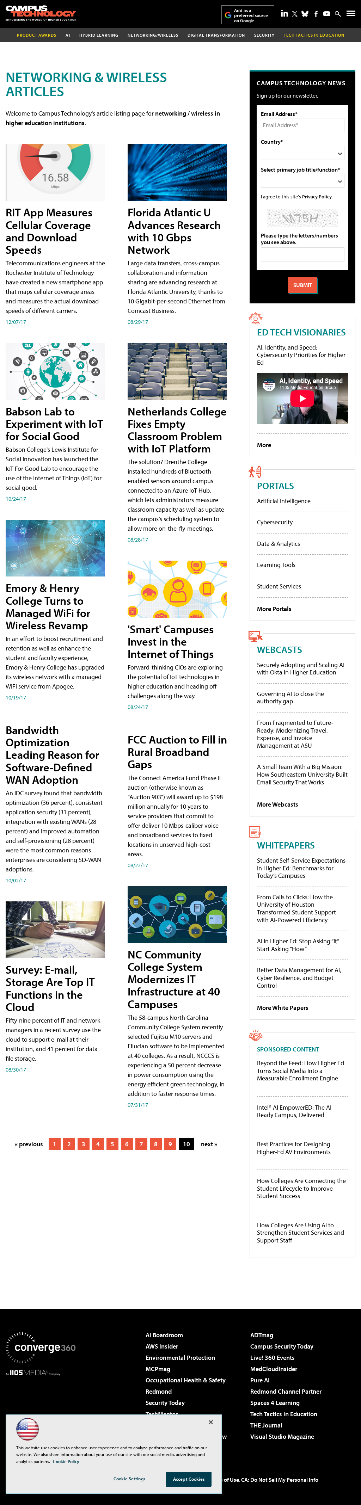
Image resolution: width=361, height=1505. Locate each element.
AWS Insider (162, 1346)
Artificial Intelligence (284, 501)
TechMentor (162, 1414)
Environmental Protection (180, 1357)
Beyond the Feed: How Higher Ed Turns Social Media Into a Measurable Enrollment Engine (300, 1070)
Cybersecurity (275, 522)
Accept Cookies (188, 1479)
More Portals (274, 609)
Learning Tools (276, 565)
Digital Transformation (216, 35)
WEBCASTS (279, 649)
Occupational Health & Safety (186, 1380)
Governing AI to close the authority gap (290, 697)
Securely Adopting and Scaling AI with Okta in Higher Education (300, 669)
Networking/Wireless (153, 35)
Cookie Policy (66, 1461)
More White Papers (282, 1008)
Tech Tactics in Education (283, 1414)
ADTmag (261, 1335)
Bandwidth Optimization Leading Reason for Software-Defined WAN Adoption (52, 755)
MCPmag (158, 1369)
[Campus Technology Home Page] (41, 13)
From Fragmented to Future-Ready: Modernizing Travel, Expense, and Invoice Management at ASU (295, 734)
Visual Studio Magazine (282, 1436)
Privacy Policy (317, 196)
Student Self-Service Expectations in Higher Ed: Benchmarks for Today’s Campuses (301, 868)
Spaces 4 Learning (275, 1403)
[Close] (211, 1422)
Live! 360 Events (272, 1357)
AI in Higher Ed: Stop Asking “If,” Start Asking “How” (297, 945)
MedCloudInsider (273, 1369)
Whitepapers (286, 845)
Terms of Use (223, 1479)
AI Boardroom (164, 1335)
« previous (29, 1144)
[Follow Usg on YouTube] (326, 13)
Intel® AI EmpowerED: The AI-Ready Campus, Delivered (295, 1111)
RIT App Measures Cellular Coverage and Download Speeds (49, 231)
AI (68, 35)
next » (209, 1144)
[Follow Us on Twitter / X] (295, 14)
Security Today (165, 1403)
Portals (275, 485)
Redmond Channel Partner (286, 1391)
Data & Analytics (278, 543)
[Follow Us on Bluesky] (304, 13)
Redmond (159, 1391)
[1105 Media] (40, 1411)
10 (186, 1144)
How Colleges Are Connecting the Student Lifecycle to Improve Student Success (301, 1188)
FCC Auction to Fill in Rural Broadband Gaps (177, 751)
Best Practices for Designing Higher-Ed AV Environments (294, 1147)
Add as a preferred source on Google (251, 15)
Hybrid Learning (98, 35)
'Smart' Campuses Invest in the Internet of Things (171, 641)
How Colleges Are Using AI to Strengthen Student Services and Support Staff (300, 1232)
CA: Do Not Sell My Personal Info (279, 1479)
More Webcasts (277, 804)
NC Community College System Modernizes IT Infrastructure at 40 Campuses (174, 979)
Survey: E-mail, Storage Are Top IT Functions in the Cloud (50, 988)
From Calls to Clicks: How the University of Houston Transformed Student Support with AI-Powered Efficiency (296, 908)
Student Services (279, 586)
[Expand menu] (351, 15)
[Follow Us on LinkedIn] (284, 13)
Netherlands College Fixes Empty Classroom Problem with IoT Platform (177, 430)
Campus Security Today (281, 1346)
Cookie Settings (129, 1478)
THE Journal (266, 1425)
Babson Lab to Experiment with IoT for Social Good (54, 423)
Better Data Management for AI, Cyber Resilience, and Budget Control (299, 977)
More (264, 445)
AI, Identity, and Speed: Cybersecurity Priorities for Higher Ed (301, 354)
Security (264, 35)
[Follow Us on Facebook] (316, 14)
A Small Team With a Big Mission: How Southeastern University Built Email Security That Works (302, 774)
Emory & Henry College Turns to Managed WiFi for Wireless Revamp (48, 606)
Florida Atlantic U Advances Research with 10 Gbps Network (174, 231)
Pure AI (260, 1380)
